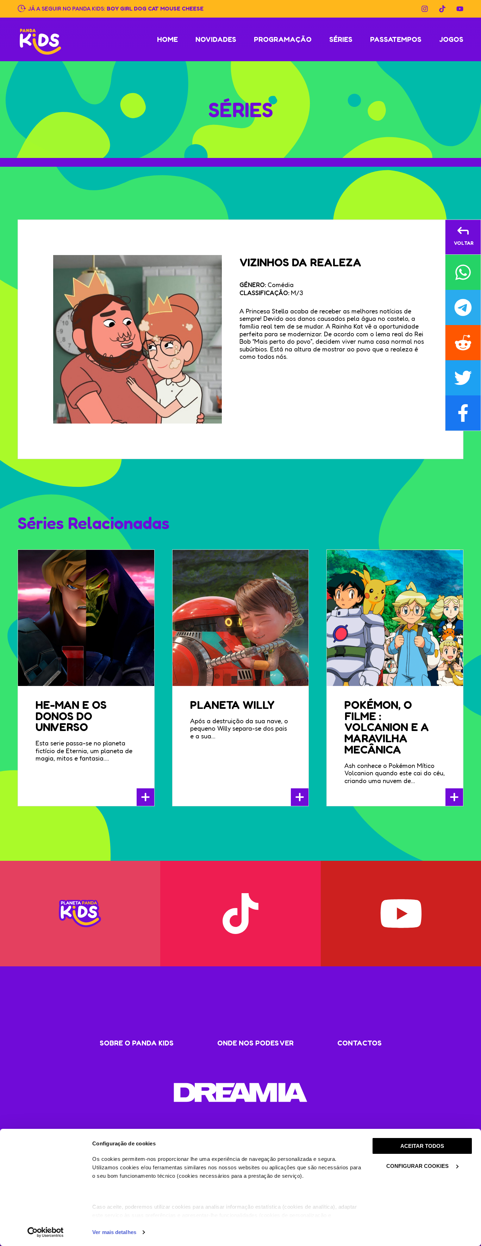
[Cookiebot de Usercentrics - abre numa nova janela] (45, 1232)
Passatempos (395, 39)
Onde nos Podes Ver (255, 1043)
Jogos (451, 39)
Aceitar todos (422, 1146)
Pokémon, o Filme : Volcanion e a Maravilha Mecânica (386, 727)
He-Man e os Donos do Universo (71, 716)
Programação (283, 39)
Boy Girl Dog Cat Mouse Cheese (155, 8)
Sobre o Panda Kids (137, 1043)
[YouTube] (459, 8)
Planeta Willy (232, 705)
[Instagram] (424, 8)
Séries (340, 39)
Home (167, 39)
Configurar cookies (418, 1166)
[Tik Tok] (442, 8)
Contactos (359, 1043)
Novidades (215, 39)
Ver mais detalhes (114, 1232)
